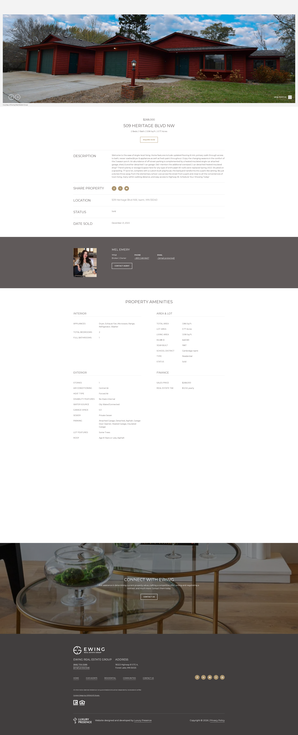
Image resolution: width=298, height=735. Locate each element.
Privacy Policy (217, 720)
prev (11, 97)
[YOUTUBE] (209, 677)
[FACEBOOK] (197, 677)
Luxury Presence (143, 720)
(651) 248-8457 (142, 258)
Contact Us (148, 678)
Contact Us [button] (149, 597)
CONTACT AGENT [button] (122, 266)
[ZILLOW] (222, 677)
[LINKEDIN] (203, 677)
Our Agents (91, 678)
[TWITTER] (216, 677)
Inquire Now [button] (149, 140)
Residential (110, 678)
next (17, 97)
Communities (129, 678)
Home (76, 678)
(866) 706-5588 (80, 665)
